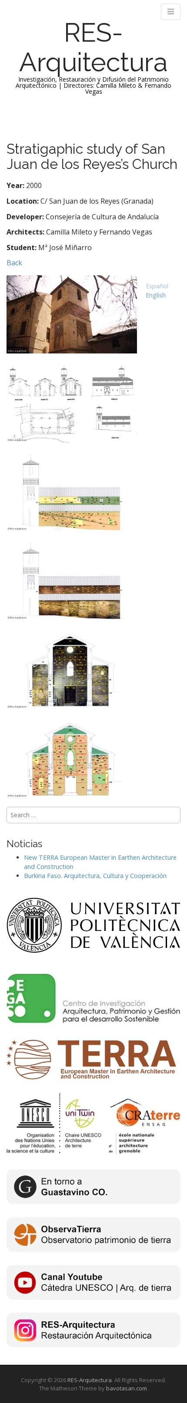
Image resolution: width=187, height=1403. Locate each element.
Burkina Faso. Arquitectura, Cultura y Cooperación (95, 876)
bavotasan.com (126, 1388)
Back (14, 262)
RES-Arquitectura (93, 47)
